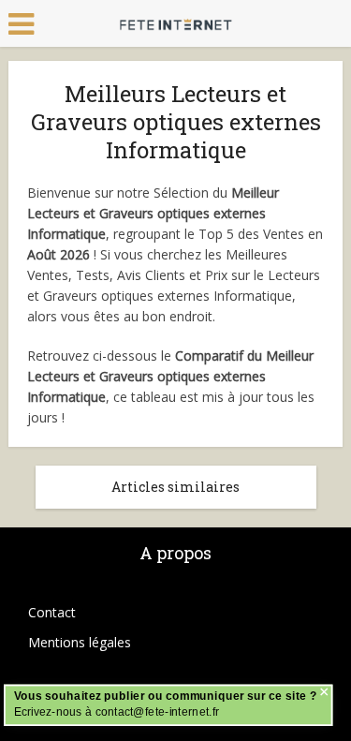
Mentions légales (79, 642)
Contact (52, 612)
